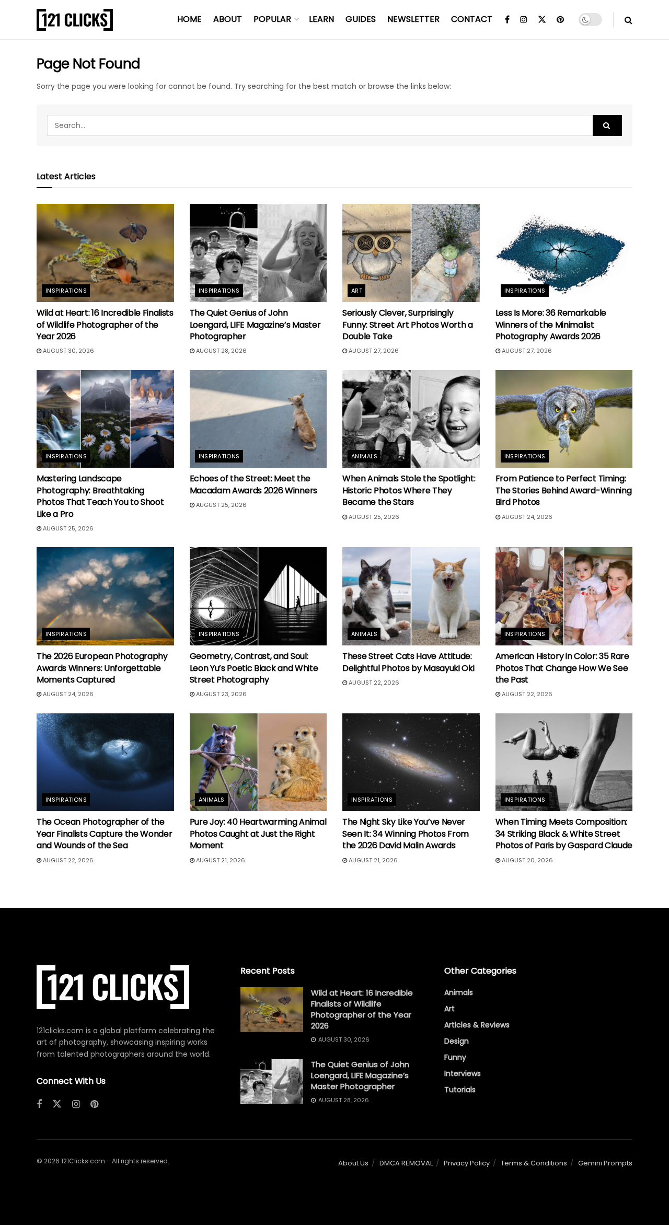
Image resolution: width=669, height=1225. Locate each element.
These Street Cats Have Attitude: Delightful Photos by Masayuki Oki (408, 662)
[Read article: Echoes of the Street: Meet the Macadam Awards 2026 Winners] (258, 419)
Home (189, 19)
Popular (272, 19)
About (227, 19)
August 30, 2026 (67, 350)
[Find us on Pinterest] (560, 20)
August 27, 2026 (373, 350)
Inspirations (66, 290)
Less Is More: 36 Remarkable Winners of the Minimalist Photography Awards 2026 (550, 324)
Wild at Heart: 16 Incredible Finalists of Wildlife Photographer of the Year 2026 (105, 324)
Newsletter (413, 19)
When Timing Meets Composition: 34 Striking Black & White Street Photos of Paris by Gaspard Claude (563, 833)
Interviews (462, 1073)
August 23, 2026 (220, 694)
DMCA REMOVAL (406, 1163)
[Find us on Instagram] (523, 20)
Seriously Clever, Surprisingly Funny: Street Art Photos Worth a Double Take (407, 324)
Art (356, 290)
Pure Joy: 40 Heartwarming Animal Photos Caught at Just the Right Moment (258, 833)
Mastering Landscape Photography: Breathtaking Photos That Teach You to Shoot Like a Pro (100, 495)
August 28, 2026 (220, 350)
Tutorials (460, 1089)
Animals (364, 456)
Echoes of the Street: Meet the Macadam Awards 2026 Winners (253, 484)
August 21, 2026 (219, 860)
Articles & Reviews (477, 1025)
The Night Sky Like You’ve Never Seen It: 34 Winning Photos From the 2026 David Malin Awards (405, 833)
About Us (353, 1163)
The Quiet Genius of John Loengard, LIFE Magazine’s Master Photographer (255, 324)
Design (456, 1041)
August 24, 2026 (526, 517)
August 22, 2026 (373, 682)
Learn (321, 19)
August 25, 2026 (67, 528)
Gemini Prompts (605, 1163)
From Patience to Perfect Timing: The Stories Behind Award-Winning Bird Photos (563, 490)
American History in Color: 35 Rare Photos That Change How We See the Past (562, 668)
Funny (455, 1057)
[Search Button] (628, 20)
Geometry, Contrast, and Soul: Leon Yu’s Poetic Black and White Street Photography (254, 668)
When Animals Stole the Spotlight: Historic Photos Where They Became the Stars (408, 490)
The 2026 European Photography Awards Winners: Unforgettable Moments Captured (102, 668)
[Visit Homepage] (75, 20)
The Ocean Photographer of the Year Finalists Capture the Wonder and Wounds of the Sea (104, 833)
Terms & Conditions (534, 1163)
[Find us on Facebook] (507, 20)
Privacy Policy (467, 1163)
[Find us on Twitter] (542, 20)
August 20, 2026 (526, 860)
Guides (360, 19)
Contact (471, 19)
